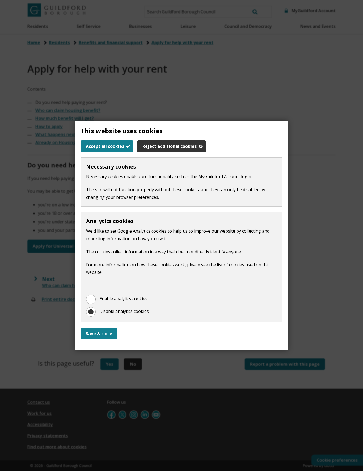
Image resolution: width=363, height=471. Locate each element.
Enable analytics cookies (123, 299)
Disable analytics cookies (124, 311)
